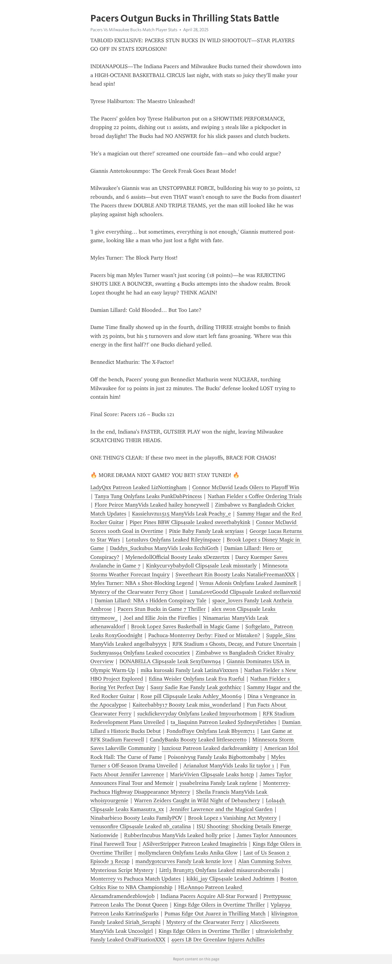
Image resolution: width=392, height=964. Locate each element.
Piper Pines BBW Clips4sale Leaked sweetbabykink (190, 522)
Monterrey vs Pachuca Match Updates (135, 878)
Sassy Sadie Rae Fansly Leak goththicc (195, 687)
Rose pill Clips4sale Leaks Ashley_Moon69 (191, 696)
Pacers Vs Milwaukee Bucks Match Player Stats (133, 29)
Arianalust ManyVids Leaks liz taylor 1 (228, 765)
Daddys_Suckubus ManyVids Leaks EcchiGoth (164, 548)
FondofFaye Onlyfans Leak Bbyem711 (211, 731)
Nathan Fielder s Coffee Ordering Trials (255, 496)
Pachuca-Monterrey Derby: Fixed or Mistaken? (204, 635)
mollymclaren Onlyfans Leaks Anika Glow (188, 852)
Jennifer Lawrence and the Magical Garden (221, 809)
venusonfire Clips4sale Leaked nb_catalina (140, 826)
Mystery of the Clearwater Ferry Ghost (136, 592)
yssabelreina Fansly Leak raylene (218, 783)
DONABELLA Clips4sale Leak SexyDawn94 (170, 661)
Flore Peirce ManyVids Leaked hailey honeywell (152, 504)
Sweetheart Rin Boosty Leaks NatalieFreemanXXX (235, 574)
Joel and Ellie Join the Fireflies (160, 618)
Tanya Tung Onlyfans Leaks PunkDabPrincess (148, 496)
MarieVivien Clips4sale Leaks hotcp (212, 774)
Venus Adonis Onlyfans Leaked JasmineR (248, 583)
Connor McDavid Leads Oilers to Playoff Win (245, 487)
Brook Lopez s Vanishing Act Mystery (232, 817)
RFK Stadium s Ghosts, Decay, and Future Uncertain (234, 644)
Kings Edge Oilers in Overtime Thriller (219, 904)
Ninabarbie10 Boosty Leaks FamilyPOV (136, 817)
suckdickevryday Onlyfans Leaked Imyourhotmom (197, 713)
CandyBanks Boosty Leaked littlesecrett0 (198, 739)
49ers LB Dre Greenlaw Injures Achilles (218, 939)
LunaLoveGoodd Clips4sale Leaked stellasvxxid (245, 592)
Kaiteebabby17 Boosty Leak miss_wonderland (187, 704)
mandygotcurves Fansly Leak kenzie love (183, 861)
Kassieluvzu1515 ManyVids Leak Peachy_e (181, 513)
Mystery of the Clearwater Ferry (205, 922)
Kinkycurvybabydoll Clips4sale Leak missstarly (201, 565)
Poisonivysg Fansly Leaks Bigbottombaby (216, 757)
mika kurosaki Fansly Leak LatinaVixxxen (189, 670)
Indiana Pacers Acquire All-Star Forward (209, 896)
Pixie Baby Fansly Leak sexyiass (206, 531)
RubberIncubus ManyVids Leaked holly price (177, 835)
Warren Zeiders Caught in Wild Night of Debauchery (197, 800)
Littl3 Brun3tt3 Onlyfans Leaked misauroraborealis (219, 870)
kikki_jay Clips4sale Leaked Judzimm (230, 878)
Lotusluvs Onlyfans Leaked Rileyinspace (173, 539)
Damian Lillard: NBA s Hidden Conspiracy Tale (150, 600)
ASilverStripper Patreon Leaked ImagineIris (195, 843)
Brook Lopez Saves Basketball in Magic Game (185, 626)
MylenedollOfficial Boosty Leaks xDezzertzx (177, 557)
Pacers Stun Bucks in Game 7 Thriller (162, 609)
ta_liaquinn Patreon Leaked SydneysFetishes (223, 722)
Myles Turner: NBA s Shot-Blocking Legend (142, 583)
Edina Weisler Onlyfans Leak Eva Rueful (196, 678)
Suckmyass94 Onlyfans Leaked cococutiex (140, 652)
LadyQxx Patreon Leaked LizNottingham (138, 487)
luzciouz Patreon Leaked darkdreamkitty (210, 748)
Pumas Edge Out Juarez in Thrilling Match (215, 913)
